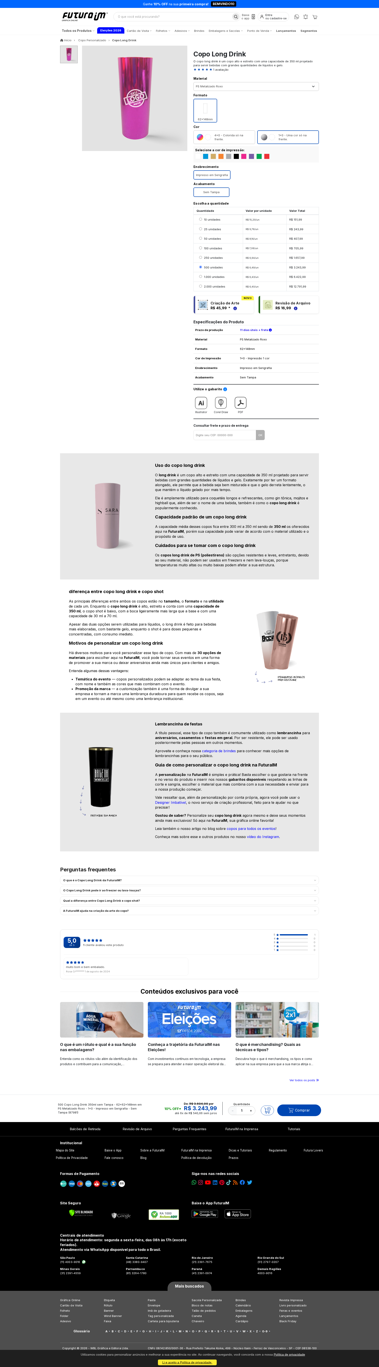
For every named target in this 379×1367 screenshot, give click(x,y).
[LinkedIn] (215, 1182)
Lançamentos (288, 1316)
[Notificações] (306, 16)
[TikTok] (228, 1182)
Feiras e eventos (290, 1310)
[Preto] (236, 156)
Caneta (197, 1316)
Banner (109, 1310)
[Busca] (236, 16)
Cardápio (242, 1321)
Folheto (65, 1310)
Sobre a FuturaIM (152, 1150)
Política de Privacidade (72, 1158)
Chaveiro (198, 1321)
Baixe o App (113, 1150)
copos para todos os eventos (251, 828)
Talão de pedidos (204, 1310)
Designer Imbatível (170, 802)
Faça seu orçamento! (241, 4)
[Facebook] (242, 1182)
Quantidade (241, 1104)
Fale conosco (114, 1158)
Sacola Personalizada (207, 1300)
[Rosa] (244, 156)
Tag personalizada (161, 1316)
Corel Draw (221, 412)
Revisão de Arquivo (137, 1129)
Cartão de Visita (71, 1305)
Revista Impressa (291, 1300)
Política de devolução (196, 1158)
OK (260, 435)
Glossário (81, 1331)
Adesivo (65, 1321)
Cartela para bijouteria (163, 1321)
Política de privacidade (289, 1354)
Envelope (154, 1305)
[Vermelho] (267, 156)
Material (200, 78)
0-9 (265, 1331)
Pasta (152, 1300)
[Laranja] (221, 156)
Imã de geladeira (159, 1310)
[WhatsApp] (297, 16)
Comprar (302, 1110)
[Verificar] (81, 1212)
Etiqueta (109, 1300)
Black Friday (287, 1321)
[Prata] (228, 156)
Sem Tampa (211, 192)
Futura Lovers (313, 1150)
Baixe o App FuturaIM (210, 1203)
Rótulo (108, 1305)
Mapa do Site (65, 1150)
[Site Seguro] (121, 1214)
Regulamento (278, 1150)
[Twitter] (249, 1182)
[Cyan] (205, 156)
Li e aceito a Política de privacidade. (187, 1362)
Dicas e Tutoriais (240, 1150)
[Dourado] (213, 156)
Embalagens (244, 1310)
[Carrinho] (315, 16)
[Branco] (198, 156)
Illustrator (201, 412)
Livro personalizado (293, 1305)
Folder (64, 1316)
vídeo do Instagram (263, 837)
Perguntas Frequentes (189, 1129)
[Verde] (259, 156)
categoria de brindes (219, 751)
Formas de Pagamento (79, 1173)
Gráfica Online (70, 1300)
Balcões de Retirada (85, 1129)
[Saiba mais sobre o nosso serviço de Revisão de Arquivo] (295, 308)
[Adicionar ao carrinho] (267, 1110)
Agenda (241, 1316)
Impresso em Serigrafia (212, 175)
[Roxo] (251, 156)
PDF (240, 412)
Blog (143, 1158)
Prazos (233, 1158)
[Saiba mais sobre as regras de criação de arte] (234, 308)
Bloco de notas (202, 1305)
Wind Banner (113, 1316)
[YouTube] (208, 1182)
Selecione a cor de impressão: (220, 150)
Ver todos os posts (303, 1080)
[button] (256, 69)
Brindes (241, 1300)
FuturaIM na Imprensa (241, 1129)
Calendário (243, 1305)
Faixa (107, 1321)
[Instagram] (200, 1182)
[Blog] (235, 1182)
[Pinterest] (221, 1182)
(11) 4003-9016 (70, 1262)
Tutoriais (294, 1129)
